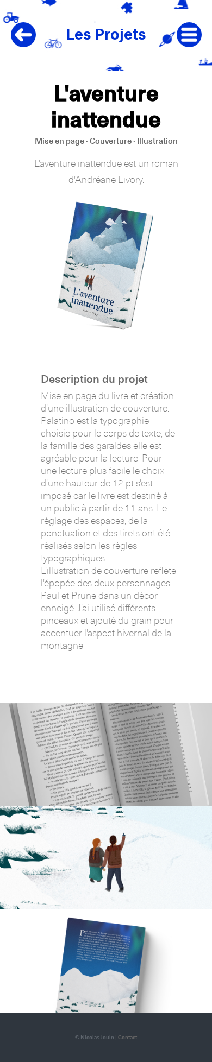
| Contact (126, 1037)
